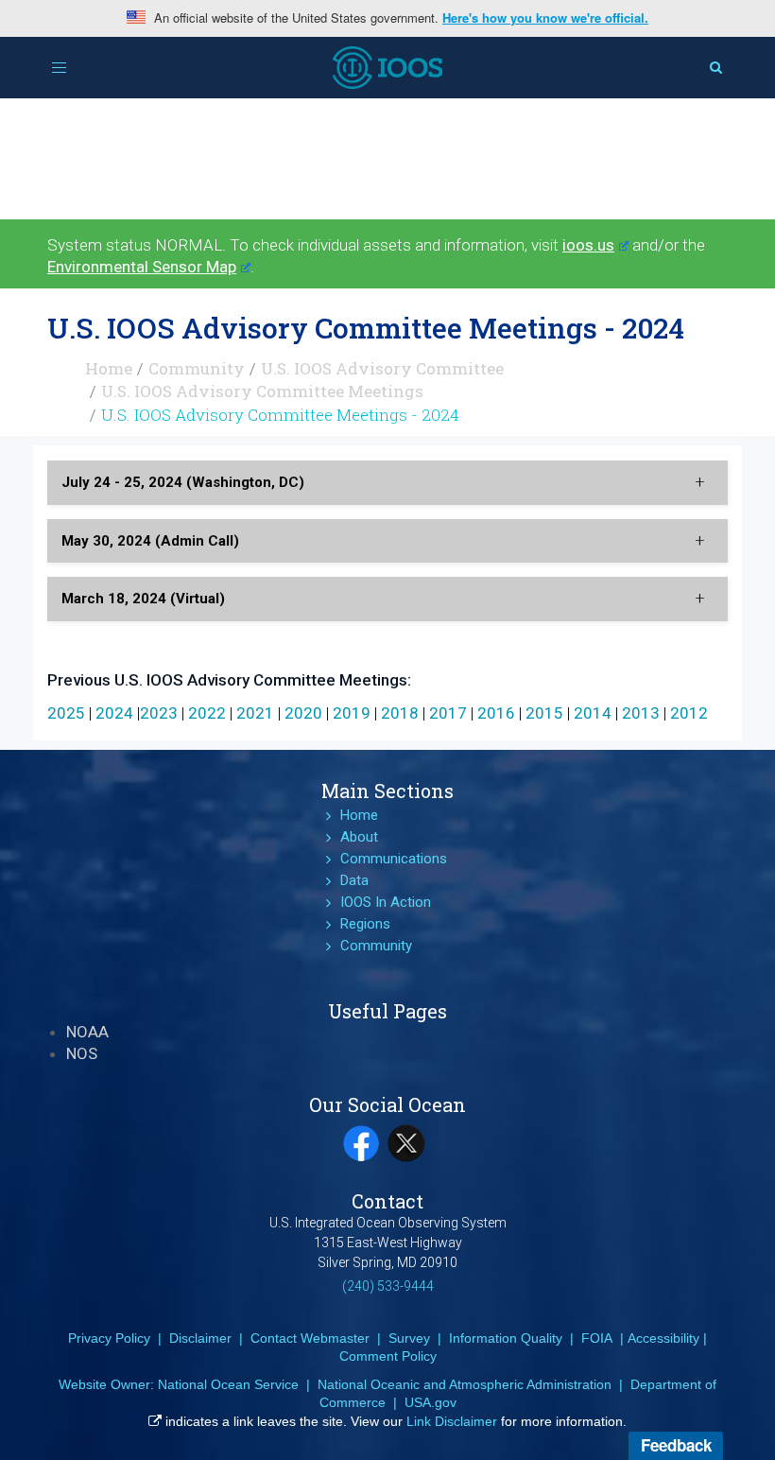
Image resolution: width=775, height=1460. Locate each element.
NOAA (87, 1031)
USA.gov (430, 1402)
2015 (544, 713)
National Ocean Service (228, 1384)
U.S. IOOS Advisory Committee (382, 368)
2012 (689, 713)
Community (196, 368)
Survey (409, 1338)
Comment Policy (388, 1356)
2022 (207, 713)
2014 (592, 713)
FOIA (596, 1338)
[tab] (387, 483)
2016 (496, 713)
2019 (351, 713)
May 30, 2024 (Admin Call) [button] (150, 540)
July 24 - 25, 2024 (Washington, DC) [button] (182, 482)
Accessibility (663, 1338)
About (359, 836)
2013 (641, 713)
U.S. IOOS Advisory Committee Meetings (262, 391)
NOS (81, 1053)
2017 (448, 713)
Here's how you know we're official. (545, 17)
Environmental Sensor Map (141, 266)
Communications (393, 858)
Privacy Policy (109, 1338)
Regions (365, 923)
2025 (66, 713)
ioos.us (588, 244)
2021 (255, 713)
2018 (400, 713)
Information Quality (505, 1338)
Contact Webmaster (310, 1338)
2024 (114, 713)
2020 (303, 713)
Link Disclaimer (451, 1421)
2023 (159, 713)
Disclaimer (200, 1338)
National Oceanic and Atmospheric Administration (464, 1384)
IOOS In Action (385, 902)
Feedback (676, 1445)
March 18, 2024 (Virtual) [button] (143, 598)
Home (108, 368)
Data (354, 880)
